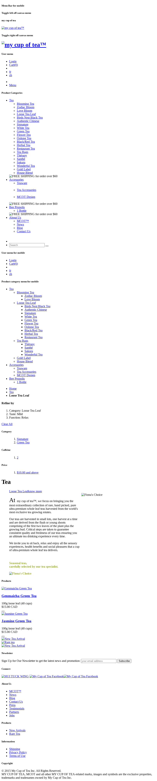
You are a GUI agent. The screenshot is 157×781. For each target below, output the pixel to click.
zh (10, 75)
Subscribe (124, 661)
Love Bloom (24, 110)
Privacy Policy (18, 752)
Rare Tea (14, 733)
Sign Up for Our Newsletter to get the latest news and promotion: (41, 660)
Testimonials (16, 708)
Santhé (21, 159)
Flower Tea (24, 134)
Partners (14, 712)
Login (12, 61)
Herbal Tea (23, 145)
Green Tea (23, 131)
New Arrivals (17, 730)
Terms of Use (17, 755)
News (20, 224)
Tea (11, 100)
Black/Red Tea (26, 141)
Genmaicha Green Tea (19, 596)
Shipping (14, 749)
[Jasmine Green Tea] (15, 613)
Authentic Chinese (28, 121)
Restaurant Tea (26, 148)
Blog (20, 227)
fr (10, 71)
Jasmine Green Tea (16, 621)
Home (13, 388)
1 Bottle (21, 210)
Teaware (22, 183)
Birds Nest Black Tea (30, 117)
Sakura (21, 162)
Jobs (12, 715)
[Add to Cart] (3, 611)
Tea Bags (22, 152)
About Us (15, 217)
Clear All (7, 424)
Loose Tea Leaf (26, 114)
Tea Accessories (26, 190)
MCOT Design (26, 196)
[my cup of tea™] (13, 28)
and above (27, 472)
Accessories (16, 179)
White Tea (23, 127)
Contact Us (23, 231)
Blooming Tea (25, 103)
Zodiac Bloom (25, 107)
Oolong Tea (24, 138)
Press (12, 705)
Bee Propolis (17, 207)
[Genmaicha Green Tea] (17, 588)
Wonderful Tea (26, 165)
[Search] (46, 246)
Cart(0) (13, 64)
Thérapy (22, 155)
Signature (22, 124)
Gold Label (24, 169)
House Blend (25, 172)
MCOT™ (23, 221)
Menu (12, 85)
